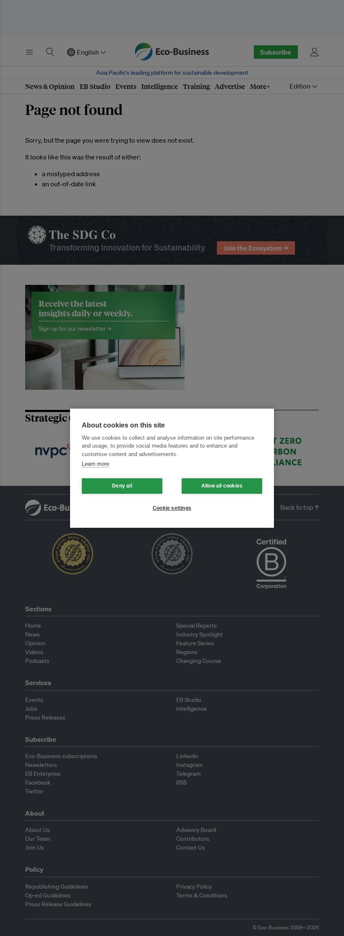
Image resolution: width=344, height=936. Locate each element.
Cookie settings (172, 508)
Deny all (122, 486)
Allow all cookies (221, 486)
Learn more (95, 464)
